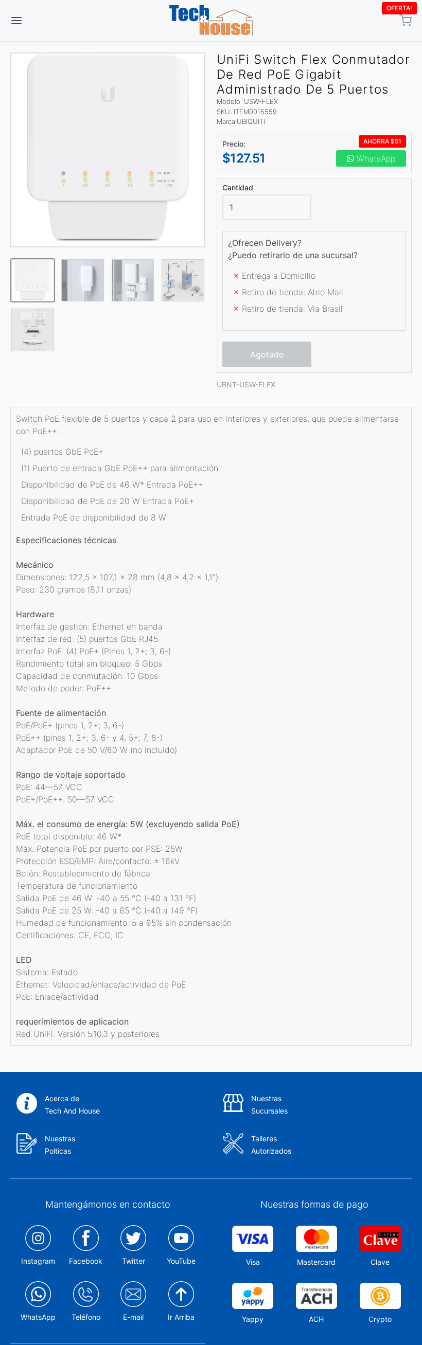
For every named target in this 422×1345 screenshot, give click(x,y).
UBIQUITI (251, 121)
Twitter (133, 1261)
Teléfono (86, 1317)
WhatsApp (374, 158)
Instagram (38, 1261)
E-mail (133, 1317)
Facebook (85, 1261)
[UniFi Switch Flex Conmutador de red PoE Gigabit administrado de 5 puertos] (107, 149)
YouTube (181, 1261)
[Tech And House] (211, 20)
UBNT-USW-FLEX (246, 384)
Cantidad (237, 188)
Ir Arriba (181, 1317)
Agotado (267, 354)
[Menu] (50, 20)
